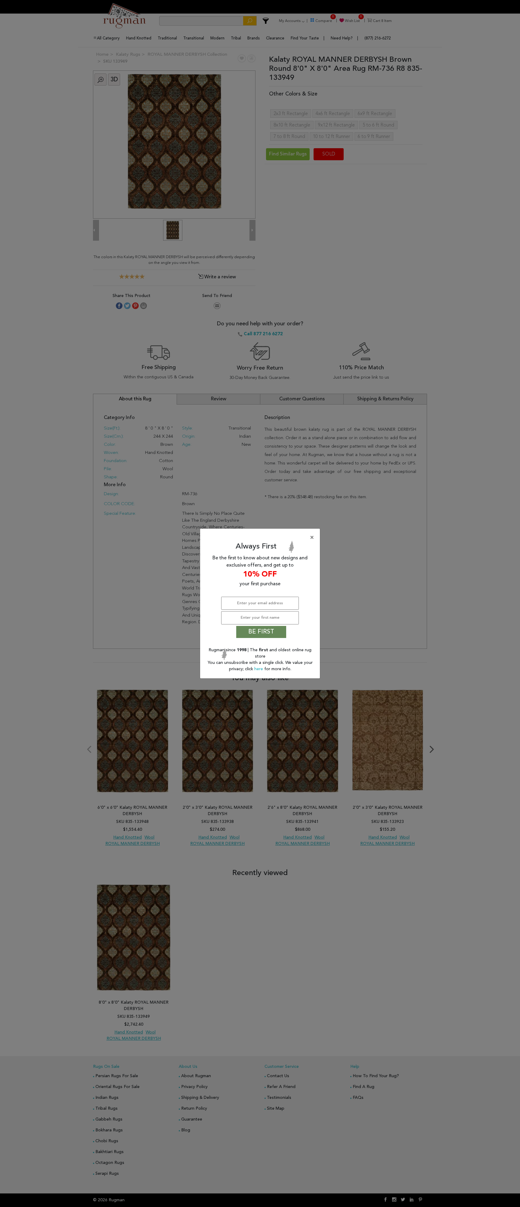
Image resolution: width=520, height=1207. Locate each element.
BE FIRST (261, 632)
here (259, 669)
